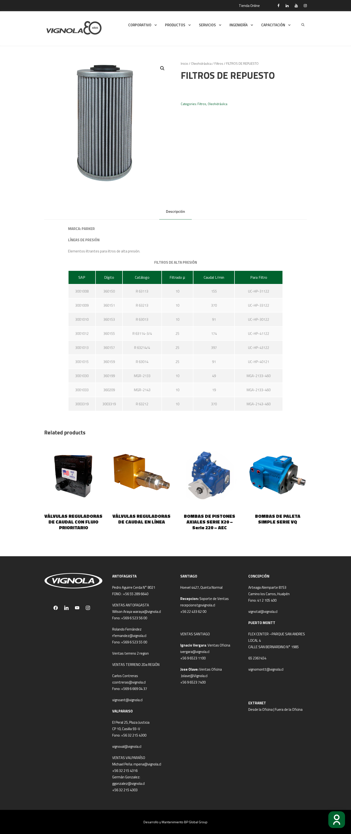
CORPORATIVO (139, 25)
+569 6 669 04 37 (134, 688)
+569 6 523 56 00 (134, 618)
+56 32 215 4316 (125, 770)
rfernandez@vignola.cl (129, 635)
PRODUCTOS (175, 25)
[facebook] (278, 5)
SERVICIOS (207, 25)
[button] (162, 68)
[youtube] (296, 5)
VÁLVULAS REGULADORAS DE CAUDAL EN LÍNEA (141, 518)
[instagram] (305, 5)
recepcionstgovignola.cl (197, 605)
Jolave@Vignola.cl (194, 676)
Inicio (184, 63)
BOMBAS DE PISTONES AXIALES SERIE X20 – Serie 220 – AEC (209, 521)
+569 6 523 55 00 (134, 642)
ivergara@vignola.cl (194, 651)
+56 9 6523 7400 (193, 682)
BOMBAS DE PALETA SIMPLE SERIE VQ (277, 518)
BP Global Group (195, 821)
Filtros (218, 63)
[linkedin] (287, 5)
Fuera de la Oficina (289, 709)
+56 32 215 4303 (125, 790)
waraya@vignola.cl (147, 611)
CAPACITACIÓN (273, 25)
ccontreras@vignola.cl (129, 682)
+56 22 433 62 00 (193, 611)
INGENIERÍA (238, 25)
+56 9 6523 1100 (193, 658)
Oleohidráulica (201, 63)
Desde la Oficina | (261, 709)
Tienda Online (249, 5)
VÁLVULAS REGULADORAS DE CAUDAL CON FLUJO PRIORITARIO (73, 521)
